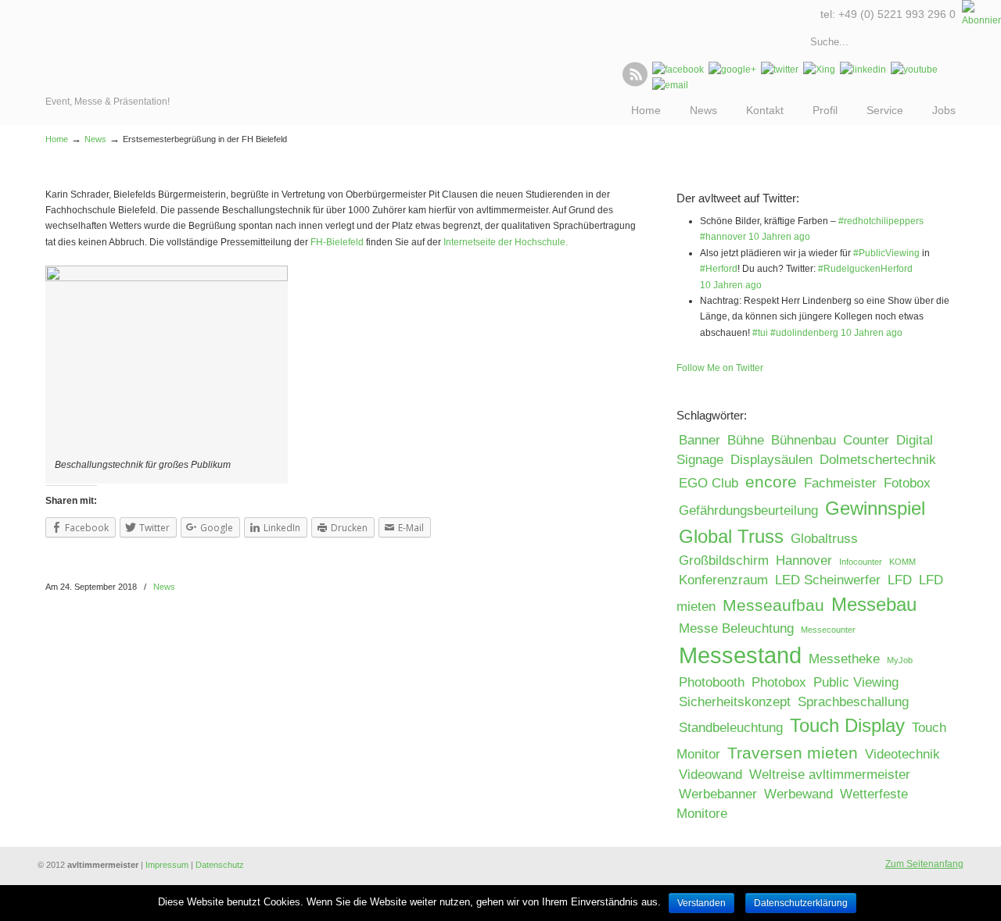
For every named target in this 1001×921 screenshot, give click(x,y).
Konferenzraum (723, 580)
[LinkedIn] (863, 69)
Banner (699, 440)
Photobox (779, 682)
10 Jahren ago (779, 236)
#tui (760, 332)
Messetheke (844, 658)
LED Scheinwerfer (828, 580)
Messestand (740, 655)
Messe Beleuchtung (736, 628)
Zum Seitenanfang (924, 864)
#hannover (723, 236)
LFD (900, 580)
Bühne (745, 440)
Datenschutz (220, 864)
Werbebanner (718, 794)
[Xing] (819, 69)
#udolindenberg (804, 332)
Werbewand (798, 794)
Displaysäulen (771, 459)
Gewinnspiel (875, 508)
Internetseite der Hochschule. (505, 242)
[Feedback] (11, 254)
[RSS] (635, 83)
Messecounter (828, 629)
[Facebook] (678, 69)
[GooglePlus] (732, 69)
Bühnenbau (803, 440)
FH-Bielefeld (337, 242)
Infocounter (860, 561)
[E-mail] (670, 85)
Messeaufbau (773, 605)
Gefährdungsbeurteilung (748, 510)
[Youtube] (914, 69)
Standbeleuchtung (731, 727)
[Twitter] (779, 69)
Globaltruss (824, 538)
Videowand (710, 774)
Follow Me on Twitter (719, 367)
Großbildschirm (724, 560)
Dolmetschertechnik (878, 459)
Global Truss (731, 536)
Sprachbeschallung (853, 701)
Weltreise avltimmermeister (829, 774)
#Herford (718, 268)
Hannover (804, 560)
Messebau (874, 604)
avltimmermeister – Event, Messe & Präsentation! (113, 47)
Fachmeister (840, 483)
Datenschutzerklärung (801, 903)
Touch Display (847, 725)
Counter (866, 440)
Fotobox (907, 483)
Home (56, 139)
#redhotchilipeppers (881, 221)
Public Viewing (856, 682)
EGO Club (708, 483)
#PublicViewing (886, 253)
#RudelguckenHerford (865, 268)
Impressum (166, 864)
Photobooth (711, 682)
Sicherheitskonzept (735, 701)
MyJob (900, 660)
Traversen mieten (792, 753)
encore (771, 482)
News (95, 139)
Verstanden (701, 903)
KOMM (902, 561)
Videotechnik (902, 754)
